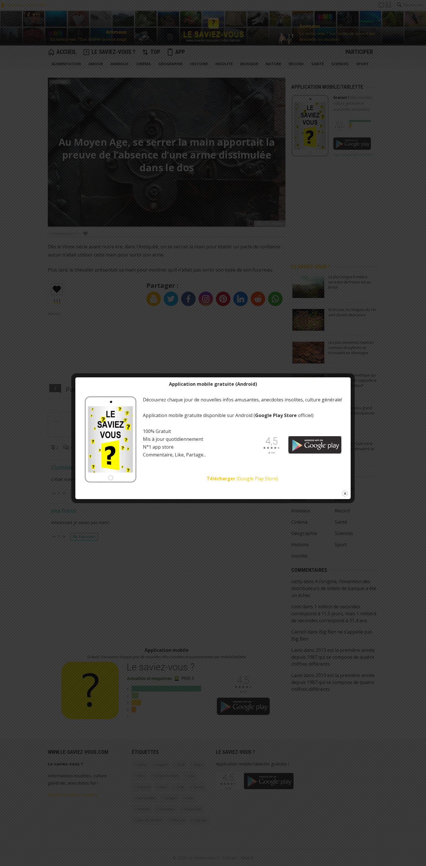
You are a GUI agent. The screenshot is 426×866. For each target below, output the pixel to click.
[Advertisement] (157, 5)
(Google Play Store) (242, 478)
